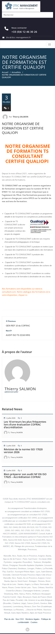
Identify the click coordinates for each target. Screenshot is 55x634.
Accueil (5, 72)
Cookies (34, 622)
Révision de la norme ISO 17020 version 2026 (23, 451)
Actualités (16, 72)
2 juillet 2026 (10, 418)
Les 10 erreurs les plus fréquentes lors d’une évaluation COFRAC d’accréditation (25, 424)
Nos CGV (20, 619)
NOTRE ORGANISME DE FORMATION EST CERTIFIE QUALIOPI (22, 128)
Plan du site (9, 619)
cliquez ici (22, 295)
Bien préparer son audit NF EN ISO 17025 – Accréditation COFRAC (25, 475)
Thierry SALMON (20, 116)
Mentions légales (32, 619)
